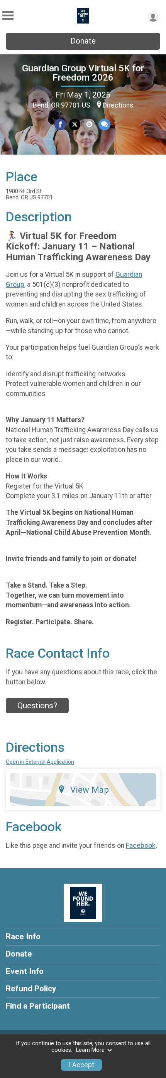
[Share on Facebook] (60, 124)
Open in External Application (40, 762)
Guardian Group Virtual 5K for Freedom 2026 (83, 73)
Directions (118, 105)
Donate (83, 40)
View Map (89, 790)
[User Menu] (153, 17)
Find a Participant (38, 1006)
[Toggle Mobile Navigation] (7, 16)
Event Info (25, 971)
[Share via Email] (89, 124)
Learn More (90, 1050)
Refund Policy (31, 988)
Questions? (37, 705)
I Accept (81, 1065)
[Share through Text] (104, 124)
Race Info (23, 936)
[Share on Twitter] (74, 124)
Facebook (141, 845)
